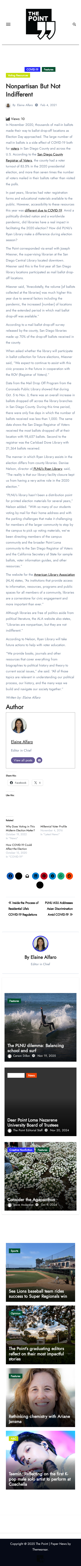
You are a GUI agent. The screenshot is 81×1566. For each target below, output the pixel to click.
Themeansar (40, 1549)
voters (15, 148)
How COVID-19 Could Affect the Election (19, 847)
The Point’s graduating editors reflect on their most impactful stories (36, 1353)
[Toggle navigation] (8, 24)
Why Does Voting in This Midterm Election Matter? (20, 828)
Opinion (15, 1313)
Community (14, 69)
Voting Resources (18, 75)
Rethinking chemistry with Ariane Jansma (39, 1418)
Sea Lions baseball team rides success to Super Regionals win (38, 1293)
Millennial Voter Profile (53, 826)
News (31, 1075)
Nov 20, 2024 (59, 1130)
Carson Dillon (22, 1056)
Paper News (59, 1543)
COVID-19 (32, 69)
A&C (13, 1439)
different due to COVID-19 (43, 210)
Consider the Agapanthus (31, 1199)
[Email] (39, 760)
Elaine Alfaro (25, 105)
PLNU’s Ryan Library (47, 468)
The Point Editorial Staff (28, 1130)
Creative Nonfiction (20, 1150)
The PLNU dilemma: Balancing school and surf (35, 1048)
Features (48, 69)
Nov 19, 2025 (47, 1056)
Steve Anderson (23, 1205)
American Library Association (54, 574)
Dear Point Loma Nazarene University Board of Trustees (32, 1122)
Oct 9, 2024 (49, 1205)
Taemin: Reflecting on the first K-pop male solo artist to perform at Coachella (40, 1479)
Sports (14, 1251)
